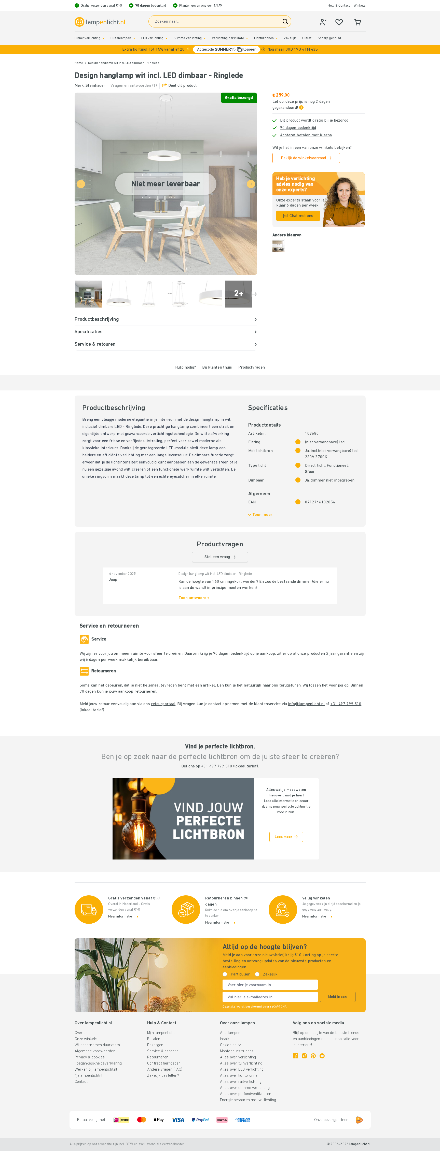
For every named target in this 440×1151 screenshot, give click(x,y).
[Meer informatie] (263, 49)
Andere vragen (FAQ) (164, 1070)
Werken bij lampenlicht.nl (96, 1070)
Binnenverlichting (88, 38)
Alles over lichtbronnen (240, 1076)
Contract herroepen (164, 1063)
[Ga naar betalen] (254, 294)
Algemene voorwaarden (95, 1051)
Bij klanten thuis (217, 368)
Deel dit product (182, 86)
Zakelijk (290, 38)
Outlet (306, 38)
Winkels (360, 6)
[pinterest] (313, 1055)
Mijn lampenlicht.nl (162, 1033)
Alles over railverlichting (241, 1082)
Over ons (82, 1033)
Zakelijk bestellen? (163, 1076)
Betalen (153, 1039)
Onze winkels (86, 1039)
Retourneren (157, 1057)
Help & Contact (339, 6)
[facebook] (295, 1055)
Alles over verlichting (238, 1057)
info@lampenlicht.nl (306, 704)
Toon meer (262, 515)
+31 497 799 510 (346, 704)
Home (79, 63)
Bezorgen (155, 1045)
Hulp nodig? (185, 368)
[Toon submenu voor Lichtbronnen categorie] (277, 38)
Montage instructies (237, 1051)
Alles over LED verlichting (242, 1070)
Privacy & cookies (90, 1057)
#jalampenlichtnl (89, 1076)
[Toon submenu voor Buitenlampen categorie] (134, 38)
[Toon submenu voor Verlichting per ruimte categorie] (247, 38)
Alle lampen (230, 1033)
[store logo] (100, 22)
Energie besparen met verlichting (248, 1100)
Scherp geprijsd (329, 38)
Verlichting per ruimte (228, 38)
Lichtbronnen (264, 38)
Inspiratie (228, 1039)
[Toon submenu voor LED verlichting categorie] (166, 38)
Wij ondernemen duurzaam (97, 1045)
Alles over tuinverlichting (241, 1063)
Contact (81, 1082)
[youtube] (322, 1055)
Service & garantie (162, 1051)
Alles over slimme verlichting (245, 1088)
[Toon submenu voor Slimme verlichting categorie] (204, 38)
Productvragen (251, 368)
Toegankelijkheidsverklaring (98, 1063)
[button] (220, 49)
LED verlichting (152, 38)
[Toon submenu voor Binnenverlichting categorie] (103, 38)
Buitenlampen (121, 38)
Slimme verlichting (188, 38)
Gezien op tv (230, 1045)
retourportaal (163, 704)
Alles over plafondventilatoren (245, 1094)
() (134, 86)
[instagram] (304, 1055)
